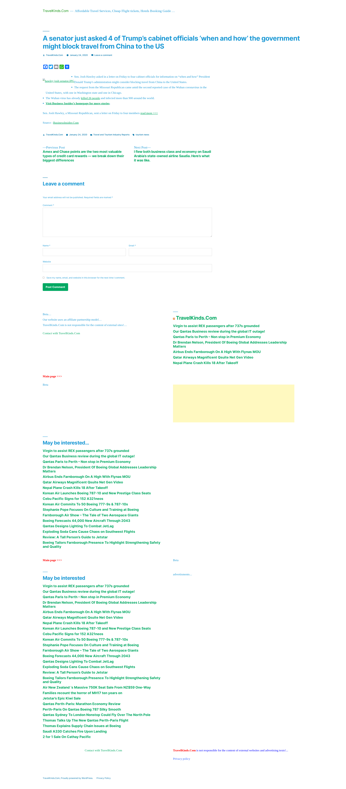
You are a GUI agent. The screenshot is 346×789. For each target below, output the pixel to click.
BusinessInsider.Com (66, 123)
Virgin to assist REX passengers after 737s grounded (216, 326)
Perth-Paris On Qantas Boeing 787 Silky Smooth (82, 709)
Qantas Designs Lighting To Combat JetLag (78, 526)
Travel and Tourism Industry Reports (111, 134)
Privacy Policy (104, 778)
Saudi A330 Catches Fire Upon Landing (75, 731)
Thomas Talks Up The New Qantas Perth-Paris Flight (85, 720)
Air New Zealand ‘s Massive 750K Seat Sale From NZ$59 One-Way (97, 687)
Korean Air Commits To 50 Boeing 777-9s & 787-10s (85, 504)
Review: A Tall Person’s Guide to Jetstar (75, 537)
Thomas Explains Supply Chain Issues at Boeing (82, 726)
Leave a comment (103, 55)
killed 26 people (90, 98)
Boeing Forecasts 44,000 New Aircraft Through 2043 (86, 521)
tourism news (142, 134)
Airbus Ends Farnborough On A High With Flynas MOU (217, 352)
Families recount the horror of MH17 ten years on (82, 693)
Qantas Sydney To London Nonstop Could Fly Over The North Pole (96, 715)
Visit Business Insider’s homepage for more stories (77, 103)
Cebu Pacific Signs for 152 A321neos (73, 499)
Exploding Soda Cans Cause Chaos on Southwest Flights (89, 532)
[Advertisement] (233, 403)
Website (47, 261)
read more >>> (149, 113)
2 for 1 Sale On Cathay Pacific (67, 737)
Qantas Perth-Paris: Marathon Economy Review (81, 704)
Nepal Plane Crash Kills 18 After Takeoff (205, 363)
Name (46, 245)
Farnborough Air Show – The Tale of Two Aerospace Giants (90, 515)
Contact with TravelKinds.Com (61, 333)
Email (132, 245)
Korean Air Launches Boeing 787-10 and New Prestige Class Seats (97, 493)
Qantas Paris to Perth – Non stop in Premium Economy (217, 337)
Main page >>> (52, 376)
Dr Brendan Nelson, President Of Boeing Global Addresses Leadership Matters (230, 344)
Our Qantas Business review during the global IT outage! (219, 331)
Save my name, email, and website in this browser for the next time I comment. (85, 277)
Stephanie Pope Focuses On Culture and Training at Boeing (91, 510)
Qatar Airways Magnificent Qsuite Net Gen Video (213, 357)
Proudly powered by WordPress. (77, 778)
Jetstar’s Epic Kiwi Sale (62, 698)
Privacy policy (181, 759)
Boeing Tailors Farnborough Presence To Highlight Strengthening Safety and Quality (101, 544)
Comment (48, 205)
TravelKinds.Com (56, 11)
